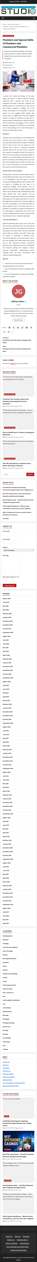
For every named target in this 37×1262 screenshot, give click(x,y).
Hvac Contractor (8, 992)
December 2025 (7, 621)
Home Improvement (8, 36)
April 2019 (6, 923)
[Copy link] (13, 332)
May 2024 (5, 693)
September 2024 (8, 678)
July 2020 (6, 867)
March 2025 (6, 655)
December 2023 (7, 712)
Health (5, 977)
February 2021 (7, 840)
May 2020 (5, 874)
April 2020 (6, 878)
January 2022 (7, 799)
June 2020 (6, 870)
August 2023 (7, 727)
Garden (5, 970)
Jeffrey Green (8, 62)
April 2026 (6, 610)
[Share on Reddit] (31, 327)
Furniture (6, 962)
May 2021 (5, 829)
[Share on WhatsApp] (22, 327)
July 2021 (6, 821)
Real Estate (6, 1026)
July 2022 (6, 776)
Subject (5, 547)
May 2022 (5, 783)
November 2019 (8, 897)
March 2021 (6, 836)
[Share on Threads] (8, 332)
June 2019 (6, 916)
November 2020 (8, 851)
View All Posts (18, 320)
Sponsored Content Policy (11, 1085)
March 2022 (6, 791)
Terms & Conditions (9, 1077)
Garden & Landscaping (10, 974)
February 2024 (7, 704)
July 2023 (6, 731)
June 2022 (6, 780)
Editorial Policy (7, 1079)
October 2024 (7, 674)
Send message (9, 586)
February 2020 (7, 885)
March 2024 (6, 700)
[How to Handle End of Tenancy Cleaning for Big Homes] (18, 419)
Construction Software (10, 947)
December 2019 (7, 893)
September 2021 (8, 814)
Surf (4, 1045)
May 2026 (5, 606)
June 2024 (6, 689)
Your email (6, 539)
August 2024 (7, 681)
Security (5, 1034)
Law (4, 1004)
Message (6, 555)
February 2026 (7, 613)
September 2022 (8, 768)
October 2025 (7, 629)
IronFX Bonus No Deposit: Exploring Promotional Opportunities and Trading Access (17, 1123)
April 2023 (6, 742)
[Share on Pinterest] (26, 327)
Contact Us (6, 1062)
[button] (3, 18)
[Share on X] (13, 327)
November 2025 (8, 625)
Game (5, 966)
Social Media (7, 1038)
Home (5, 981)
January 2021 (7, 844)
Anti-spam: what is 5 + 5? (11, 577)
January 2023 (7, 753)
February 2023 (7, 749)
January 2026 (7, 617)
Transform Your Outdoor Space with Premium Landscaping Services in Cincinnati (16, 401)
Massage (6, 1015)
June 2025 (6, 644)
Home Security (7, 989)
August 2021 (7, 817)
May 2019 (5, 919)
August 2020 (7, 863)
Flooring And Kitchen (9, 958)
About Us (6, 1065)
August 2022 (7, 772)
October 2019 (7, 901)
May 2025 (5, 647)
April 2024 (6, 697)
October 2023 (7, 719)
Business (6, 940)
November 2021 (8, 806)
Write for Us (6, 1071)
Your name (6, 531)
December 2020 (7, 848)
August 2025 (7, 636)
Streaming (6, 1042)
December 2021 (7, 802)
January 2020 (7, 889)
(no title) (6, 518)
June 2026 (6, 602)
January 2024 (7, 708)
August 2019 (7, 908)
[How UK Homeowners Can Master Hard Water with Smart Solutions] (18, 450)
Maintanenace (7, 1011)
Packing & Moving (8, 1023)
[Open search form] (34, 18)
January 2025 (7, 663)
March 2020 (6, 882)
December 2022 (7, 757)
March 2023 (6, 746)
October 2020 (7, 855)
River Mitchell (7, 1128)
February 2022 (7, 795)
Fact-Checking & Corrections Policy (14, 1083)
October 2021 (7, 810)
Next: (17, 348)
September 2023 (8, 723)
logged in (13, 363)
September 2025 (8, 632)
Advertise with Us (8, 1074)
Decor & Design (8, 951)
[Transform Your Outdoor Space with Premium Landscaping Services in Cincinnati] (18, 386)
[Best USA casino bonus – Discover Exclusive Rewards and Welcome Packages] (18, 1141)
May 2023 (5, 738)
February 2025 (7, 659)
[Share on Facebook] (9, 327)
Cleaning (6, 943)
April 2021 (6, 833)
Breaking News (7, 936)
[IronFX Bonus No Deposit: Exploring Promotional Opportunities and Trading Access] (18, 1108)
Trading (5, 1049)
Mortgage (6, 1019)
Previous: (17, 340)
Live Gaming (7, 1008)
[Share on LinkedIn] (18, 327)
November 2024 (8, 670)
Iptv (4, 996)
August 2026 (7, 598)
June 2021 (6, 825)
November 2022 (8, 761)
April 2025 (6, 651)
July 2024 (6, 685)
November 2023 (8, 715)
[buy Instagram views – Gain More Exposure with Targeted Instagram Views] (18, 1172)
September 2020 (8, 859)
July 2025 (6, 640)
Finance (5, 955)
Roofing (5, 1030)
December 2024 (7, 666)
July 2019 (6, 912)
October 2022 (7, 765)
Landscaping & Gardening (11, 1000)
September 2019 (8, 904)
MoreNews (26, 1257)
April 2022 (6, 787)
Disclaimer (6, 1068)
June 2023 (6, 734)
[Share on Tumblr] (4, 332)
